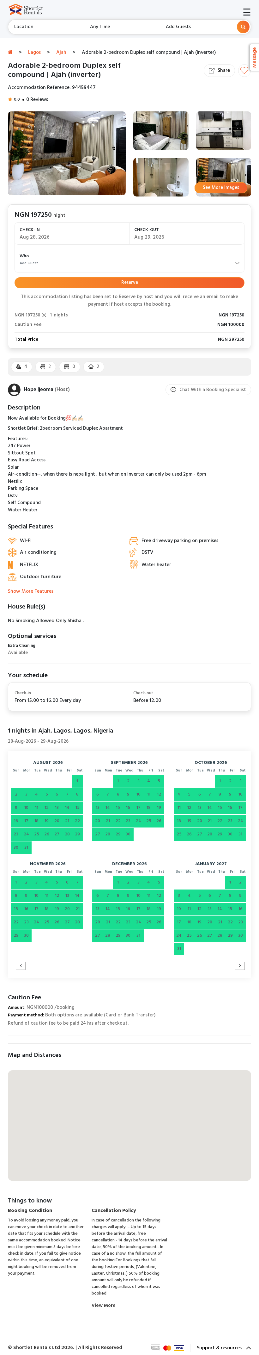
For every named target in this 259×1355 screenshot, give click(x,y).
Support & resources (220, 1348)
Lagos (34, 52)
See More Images (221, 187)
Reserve (129, 282)
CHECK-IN (30, 230)
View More (104, 1305)
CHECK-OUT (146, 230)
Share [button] (224, 70)
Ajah (61, 52)
